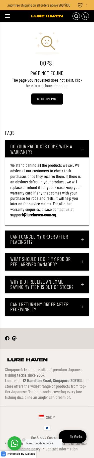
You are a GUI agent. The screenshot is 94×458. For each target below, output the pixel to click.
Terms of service (73, 443)
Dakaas (30, 453)
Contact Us (55, 437)
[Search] (76, 16)
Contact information (62, 448)
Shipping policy (28, 448)
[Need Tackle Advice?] (15, 443)
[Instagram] (14, 338)
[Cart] (85, 16)
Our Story (37, 437)
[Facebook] (7, 338)
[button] (8, 16)
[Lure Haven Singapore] (47, 16)
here (29, 85)
